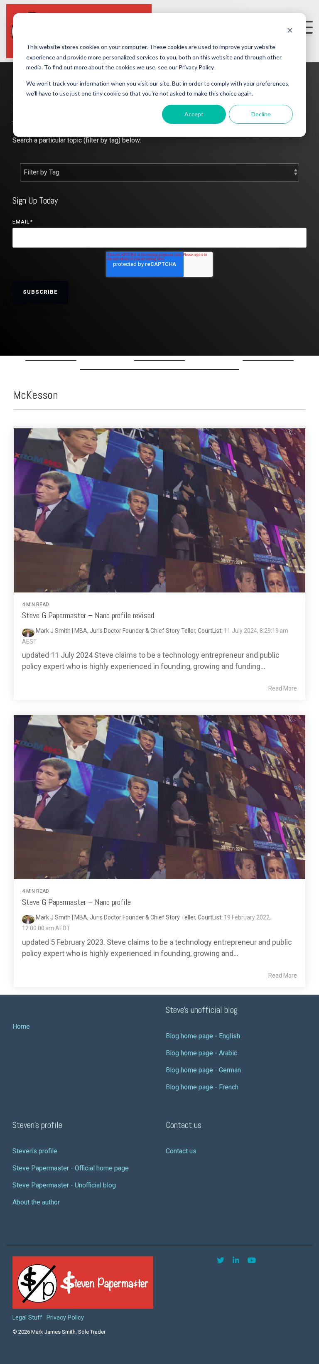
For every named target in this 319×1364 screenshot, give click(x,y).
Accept (194, 114)
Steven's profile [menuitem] (34, 1151)
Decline (261, 114)
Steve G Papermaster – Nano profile (76, 902)
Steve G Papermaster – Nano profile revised (88, 615)
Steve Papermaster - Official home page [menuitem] (70, 1168)
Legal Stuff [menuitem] (27, 1317)
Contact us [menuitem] (181, 1151)
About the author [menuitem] (36, 1202)
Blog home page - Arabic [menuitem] (201, 1053)
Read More (282, 688)
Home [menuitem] (21, 1026)
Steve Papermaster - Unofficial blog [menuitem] (64, 1185)
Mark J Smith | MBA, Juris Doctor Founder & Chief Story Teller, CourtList (127, 630)
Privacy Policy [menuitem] (65, 1317)
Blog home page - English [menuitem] (203, 1036)
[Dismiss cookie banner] (290, 31)
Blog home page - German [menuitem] (203, 1070)
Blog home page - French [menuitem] (202, 1087)
